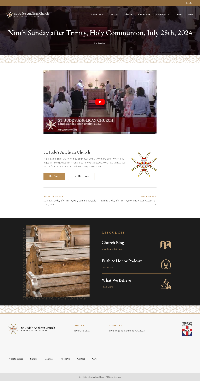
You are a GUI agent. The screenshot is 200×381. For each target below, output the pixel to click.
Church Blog (113, 243)
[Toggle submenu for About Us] (149, 15)
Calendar (49, 359)
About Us (65, 359)
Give (94, 359)
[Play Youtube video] (100, 102)
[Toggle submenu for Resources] (167, 15)
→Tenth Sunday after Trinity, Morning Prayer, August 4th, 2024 (129, 198)
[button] (8, 3)
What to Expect (15, 359)
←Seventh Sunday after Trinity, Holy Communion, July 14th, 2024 (69, 198)
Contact (81, 359)
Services (33, 359)
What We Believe (116, 280)
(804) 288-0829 (82, 330)
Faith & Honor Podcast (122, 261)
